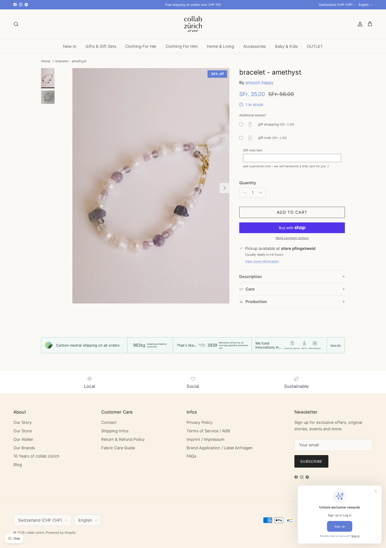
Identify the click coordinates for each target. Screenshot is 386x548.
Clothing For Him (182, 46)
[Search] (16, 24)
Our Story (22, 422)
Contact (109, 422)
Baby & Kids (286, 46)
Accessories (254, 46)
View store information (262, 261)
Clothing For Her (141, 46)
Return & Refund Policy (123, 439)
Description (250, 276)
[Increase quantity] (262, 193)
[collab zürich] (193, 24)
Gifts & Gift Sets (101, 46)
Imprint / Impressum (205, 439)
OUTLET (315, 46)
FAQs (191, 456)
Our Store (22, 431)
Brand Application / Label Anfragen (220, 448)
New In (69, 46)
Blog (17, 464)
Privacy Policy (200, 422)
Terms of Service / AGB (208, 431)
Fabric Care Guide (118, 448)
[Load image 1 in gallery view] (150, 185)
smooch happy (259, 82)
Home (45, 61)
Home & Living (220, 46)
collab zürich (35, 532)
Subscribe (311, 461)
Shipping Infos (114, 431)
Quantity (247, 182)
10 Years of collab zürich (36, 456)
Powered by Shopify (61, 532)
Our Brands (24, 448)
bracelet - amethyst (70, 61)
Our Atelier (23, 439)
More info (336, 345)
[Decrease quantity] (243, 193)
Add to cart (292, 212)
